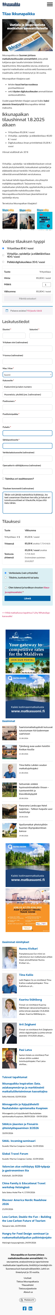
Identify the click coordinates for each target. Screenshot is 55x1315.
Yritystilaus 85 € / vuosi (20, 248)
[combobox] (27, 374)
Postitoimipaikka (11, 414)
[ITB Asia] (28, 910)
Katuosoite (8, 380)
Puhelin (7, 427)
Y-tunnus (13, 355)
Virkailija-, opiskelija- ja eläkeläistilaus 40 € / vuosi (28, 255)
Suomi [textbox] (7, 374)
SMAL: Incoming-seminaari (18, 1141)
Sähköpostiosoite (11, 439)
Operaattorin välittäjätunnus (22, 465)
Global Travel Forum (15, 1154)
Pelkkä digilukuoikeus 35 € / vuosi (26, 262)
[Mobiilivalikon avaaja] (50, 4)
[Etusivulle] (19, 4)
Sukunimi (34, 329)
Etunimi (7, 329)
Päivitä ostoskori (27, 298)
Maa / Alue (8, 368)
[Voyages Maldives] (28, 651)
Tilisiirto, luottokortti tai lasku (24, 577)
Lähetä (27, 598)
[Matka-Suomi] (28, 696)
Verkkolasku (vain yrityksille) (23, 572)
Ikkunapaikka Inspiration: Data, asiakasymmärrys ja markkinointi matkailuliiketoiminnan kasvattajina (24, 1087)
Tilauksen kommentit (18, 488)
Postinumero (9, 401)
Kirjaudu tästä (34, 310)
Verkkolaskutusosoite (18, 452)
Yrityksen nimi (15, 342)
